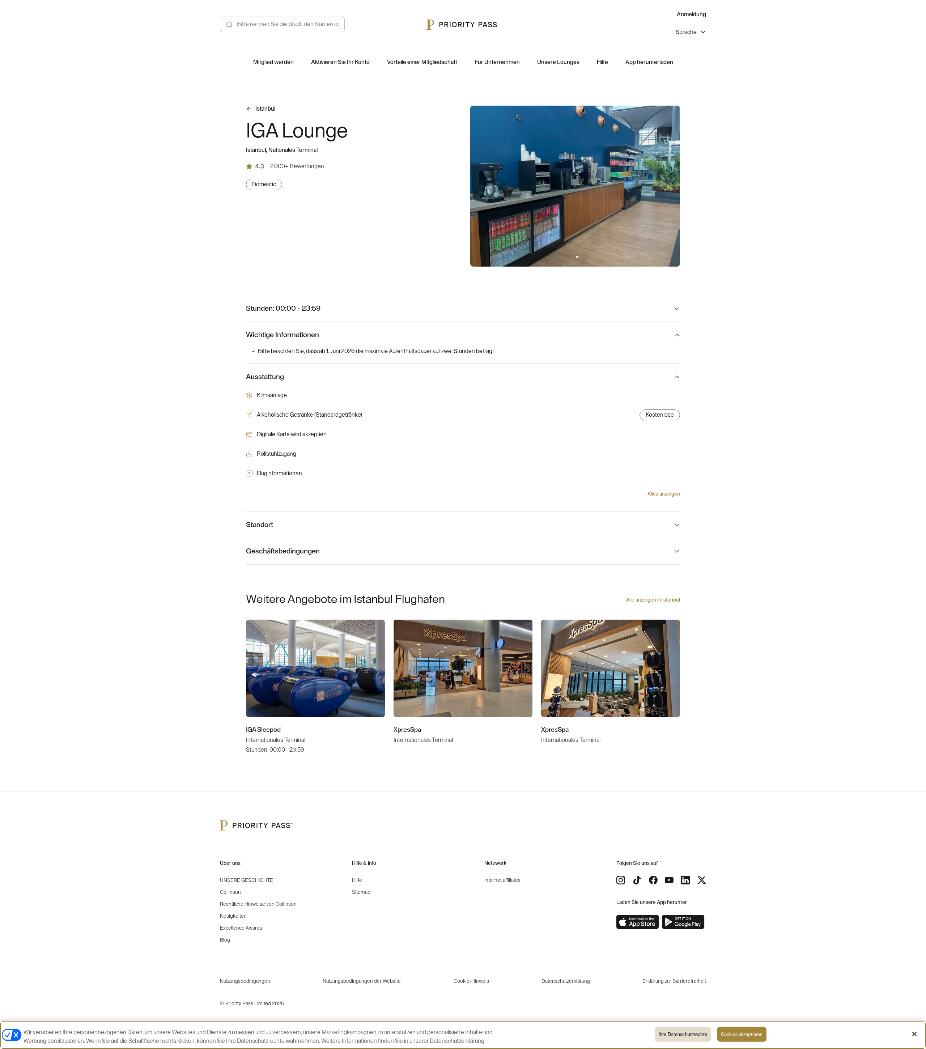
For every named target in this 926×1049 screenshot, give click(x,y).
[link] (637, 922)
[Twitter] (701, 880)
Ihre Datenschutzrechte (683, 1034)
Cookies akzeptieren (742, 1034)
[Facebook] (653, 880)
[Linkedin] (685, 880)
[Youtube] (669, 880)
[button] (573, 257)
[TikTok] (637, 880)
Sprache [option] (686, 32)
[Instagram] (620, 880)
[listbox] (691, 33)
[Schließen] (914, 1034)
